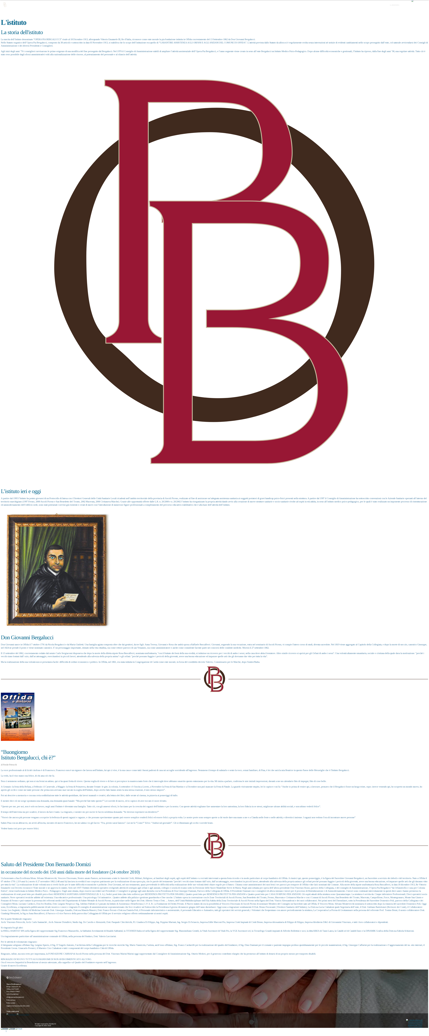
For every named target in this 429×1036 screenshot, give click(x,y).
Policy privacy (11, 1000)
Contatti (405, 5)
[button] (419, 5)
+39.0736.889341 (12, 994)
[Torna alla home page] (16, 978)
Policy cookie (10, 1003)
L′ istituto (394, 5)
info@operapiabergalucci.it (15, 997)
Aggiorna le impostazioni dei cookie (18, 1006)
